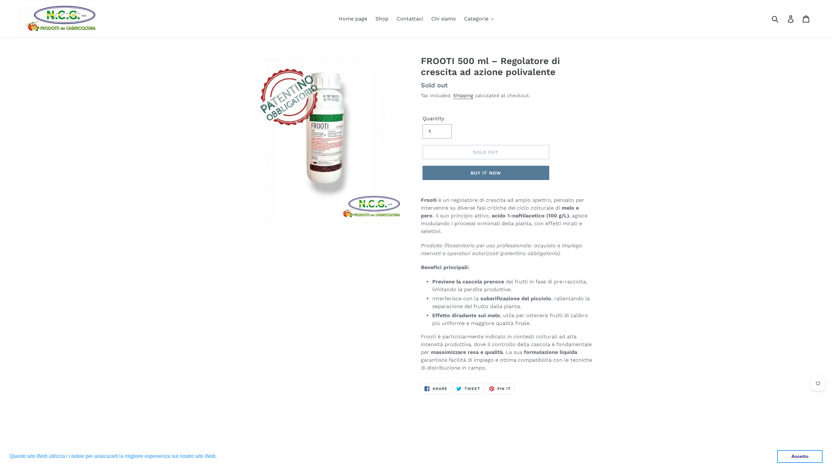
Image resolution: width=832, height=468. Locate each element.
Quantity (433, 118)
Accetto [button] (800, 456)
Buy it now (486, 173)
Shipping (463, 95)
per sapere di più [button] (238, 456)
